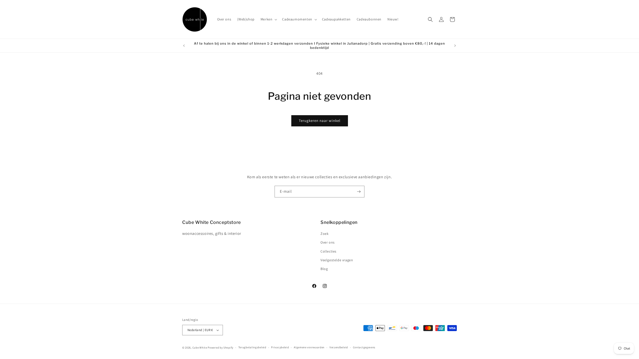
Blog (324, 269)
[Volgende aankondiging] (455, 45)
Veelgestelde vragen (336, 260)
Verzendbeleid (338, 347)
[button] (268, 19)
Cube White (200, 347)
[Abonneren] (358, 191)
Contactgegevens (364, 347)
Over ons (327, 242)
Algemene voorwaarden (309, 347)
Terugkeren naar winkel (319, 120)
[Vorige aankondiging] (183, 45)
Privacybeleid (280, 347)
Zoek (324, 233)
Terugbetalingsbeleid (252, 347)
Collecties (328, 251)
